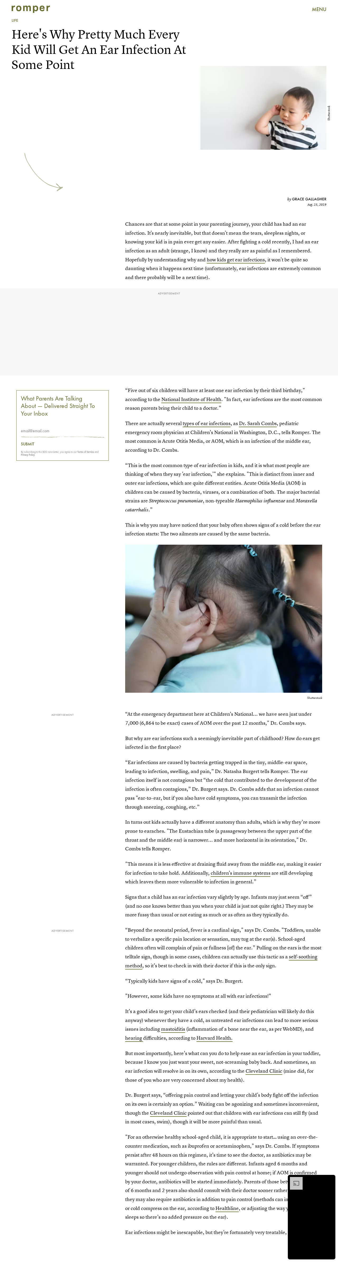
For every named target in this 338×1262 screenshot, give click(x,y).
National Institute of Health (191, 399)
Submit (27, 444)
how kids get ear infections (236, 259)
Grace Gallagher (309, 199)
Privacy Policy (28, 454)
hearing (134, 1038)
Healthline (227, 1208)
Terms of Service (85, 452)
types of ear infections (207, 423)
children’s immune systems (240, 873)
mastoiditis (173, 1029)
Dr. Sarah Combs (258, 423)
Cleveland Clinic (264, 1071)
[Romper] (31, 9)
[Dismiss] (329, 1179)
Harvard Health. (214, 1038)
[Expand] (293, 1179)
